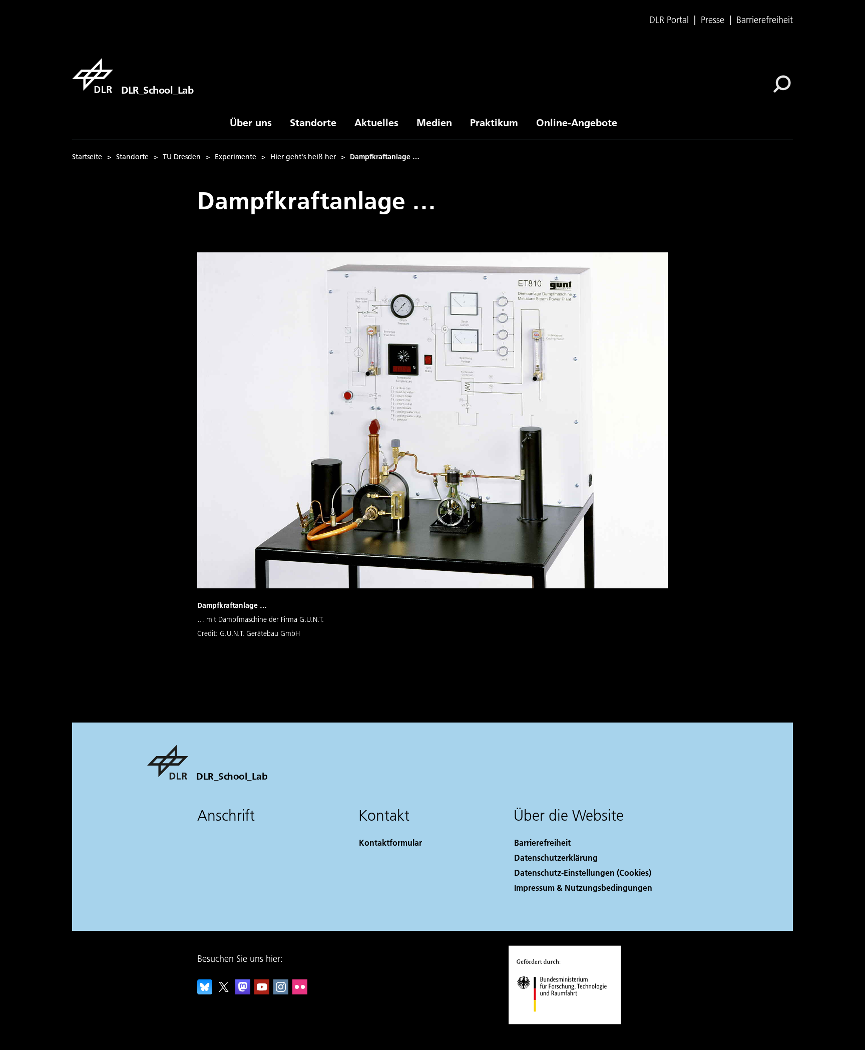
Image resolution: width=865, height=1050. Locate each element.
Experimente (235, 156)
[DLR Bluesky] (204, 991)
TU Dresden (182, 156)
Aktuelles (376, 122)
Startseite (87, 156)
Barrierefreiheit (764, 20)
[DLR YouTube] (261, 991)
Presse (712, 20)
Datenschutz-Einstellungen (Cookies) (582, 872)
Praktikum (494, 122)
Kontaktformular (390, 842)
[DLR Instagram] (280, 991)
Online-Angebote (576, 122)
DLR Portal (669, 20)
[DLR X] (223, 991)
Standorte (313, 122)
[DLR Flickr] (299, 991)
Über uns (251, 122)
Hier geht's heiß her (303, 156)
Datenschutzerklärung (556, 857)
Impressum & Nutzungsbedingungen (583, 887)
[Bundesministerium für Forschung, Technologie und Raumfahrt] (571, 1021)
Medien (434, 122)
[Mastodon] (242, 991)
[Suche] (783, 83)
